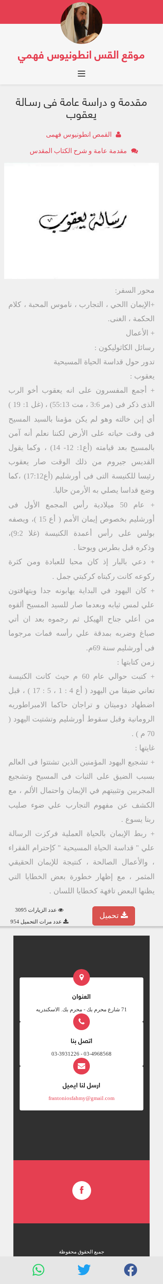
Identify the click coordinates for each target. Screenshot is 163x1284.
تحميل (110, 915)
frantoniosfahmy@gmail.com (81, 1098)
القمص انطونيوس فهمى (79, 134)
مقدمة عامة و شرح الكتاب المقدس (78, 150)
